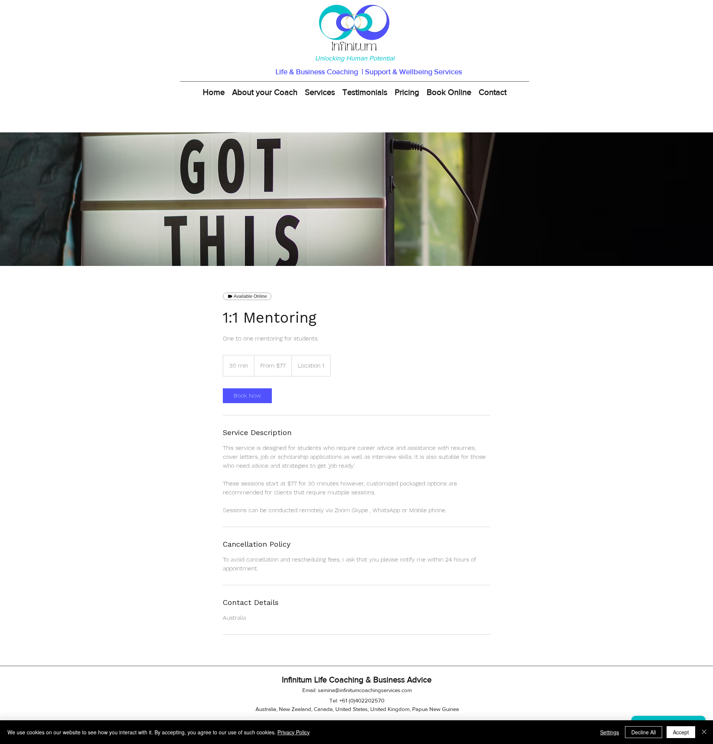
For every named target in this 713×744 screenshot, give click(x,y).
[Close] (704, 732)
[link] (247, 395)
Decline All (643, 732)
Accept (681, 732)
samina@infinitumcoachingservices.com (365, 690)
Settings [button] (609, 732)
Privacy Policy (293, 732)
